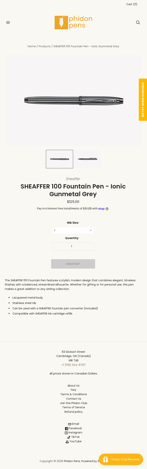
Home (32, 46)
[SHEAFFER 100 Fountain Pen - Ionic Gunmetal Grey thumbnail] (59, 159)
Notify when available (143, 99)
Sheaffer (73, 178)
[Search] (138, 22)
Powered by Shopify (94, 461)
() (131, 4)
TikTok (75, 437)
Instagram (75, 432)
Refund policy (74, 412)
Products (45, 46)
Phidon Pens (72, 461)
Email (75, 424)
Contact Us (73, 399)
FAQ (73, 390)
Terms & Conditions (73, 394)
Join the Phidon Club (73, 403)
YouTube (75, 441)
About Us (73, 386)
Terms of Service (73, 407)
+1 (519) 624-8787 (73, 365)
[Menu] (8, 22)
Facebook (75, 428)
